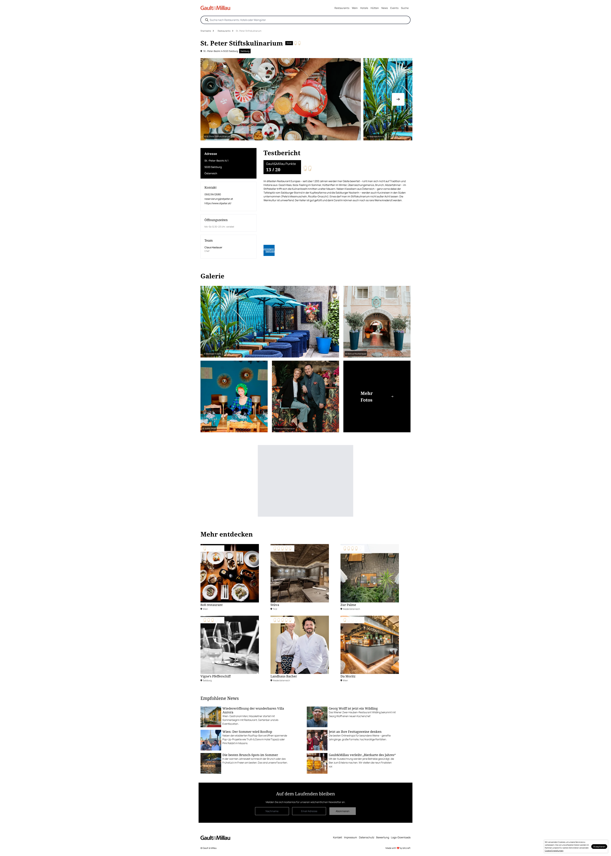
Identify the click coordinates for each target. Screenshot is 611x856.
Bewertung (382, 837)
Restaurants (341, 8)
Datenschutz (366, 837)
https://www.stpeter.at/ (217, 203)
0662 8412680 (212, 194)
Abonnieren (342, 811)
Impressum (350, 837)
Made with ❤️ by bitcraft (398, 847)
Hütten (375, 8)
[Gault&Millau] (215, 837)
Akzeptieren (599, 846)
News (384, 8)
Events (394, 8)
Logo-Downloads (401, 837)
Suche (405, 8)
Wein (355, 8)
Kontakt (337, 837)
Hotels (364, 8)
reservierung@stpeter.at (218, 199)
